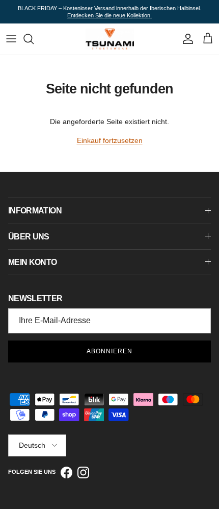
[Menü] (11, 39)
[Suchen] (33, 39)
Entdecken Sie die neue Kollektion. (109, 15)
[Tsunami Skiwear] (110, 39)
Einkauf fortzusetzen (110, 140)
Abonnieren (109, 351)
